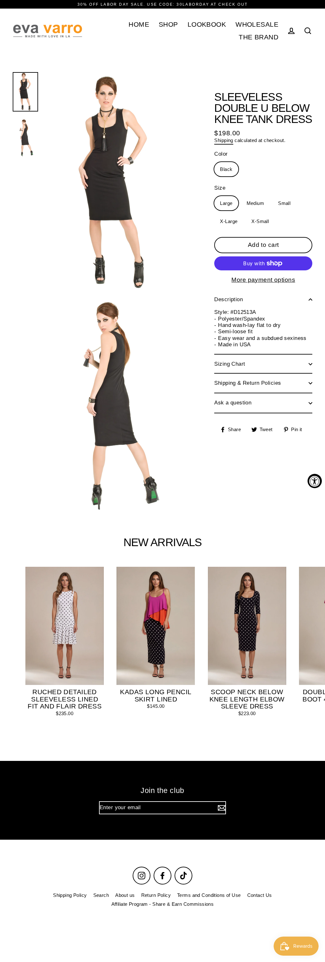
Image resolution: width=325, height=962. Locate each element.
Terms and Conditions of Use (209, 895)
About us (125, 895)
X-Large (228, 221)
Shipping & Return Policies (247, 383)
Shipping (223, 140)
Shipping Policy (70, 895)
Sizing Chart (229, 364)
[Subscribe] (221, 807)
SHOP (168, 24)
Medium (255, 203)
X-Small (260, 221)
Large (226, 203)
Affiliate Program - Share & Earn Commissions (162, 904)
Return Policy (156, 895)
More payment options (263, 279)
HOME (139, 24)
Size (219, 188)
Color (221, 154)
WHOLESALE (256, 24)
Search (101, 895)
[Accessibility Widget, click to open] (315, 481)
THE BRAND (258, 37)
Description (228, 299)
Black (226, 169)
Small (284, 203)
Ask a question (232, 403)
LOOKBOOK (207, 24)
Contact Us (259, 895)
